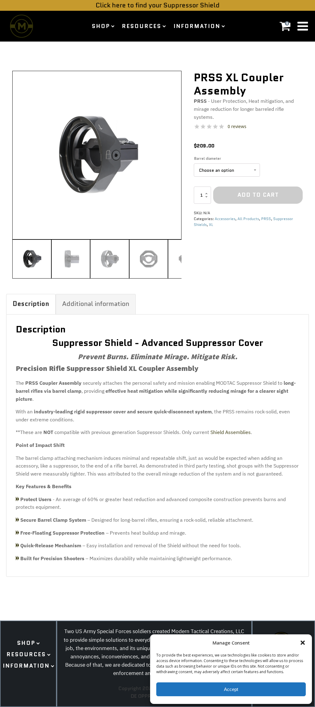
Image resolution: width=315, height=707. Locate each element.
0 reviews (237, 126)
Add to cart (258, 195)
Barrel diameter (207, 158)
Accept (231, 689)
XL (211, 224)
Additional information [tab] (95, 303)
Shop (101, 26)
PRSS (266, 218)
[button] (303, 643)
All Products (248, 218)
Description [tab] (31, 303)
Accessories (225, 218)
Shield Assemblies (230, 432)
